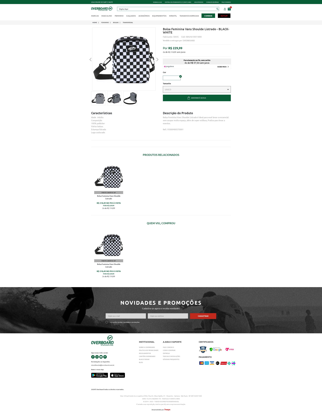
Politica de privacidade (148, 350)
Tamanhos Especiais (189, 15)
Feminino (119, 15)
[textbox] (168, 9)
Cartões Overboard (147, 356)
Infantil (173, 15)
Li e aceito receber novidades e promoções (124, 322)
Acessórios (144, 15)
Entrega (166, 353)
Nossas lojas (157, 2)
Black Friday (144, 359)
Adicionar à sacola (198, 98)
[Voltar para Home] (101, 8)
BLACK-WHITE (172, 78)
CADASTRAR (203, 316)
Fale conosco (226, 2)
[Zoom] (98, 98)
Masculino (106, 15)
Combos (208, 15)
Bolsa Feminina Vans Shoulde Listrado (108, 197)
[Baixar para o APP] (100, 375)
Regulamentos (145, 353)
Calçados (131, 15)
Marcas (95, 15)
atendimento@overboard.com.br (102, 365)
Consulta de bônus (212, 2)
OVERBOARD (189, 40)
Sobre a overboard (147, 347)
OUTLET (224, 15)
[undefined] (124, 59)
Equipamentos (159, 15)
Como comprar (169, 350)
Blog (141, 362)
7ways (167, 409)
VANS (176, 36)
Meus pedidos (198, 2)
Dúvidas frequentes (171, 359)
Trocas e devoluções (171, 356)
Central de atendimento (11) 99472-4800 (178, 2)
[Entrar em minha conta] (225, 8)
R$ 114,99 (172, 52)
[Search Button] (217, 8)
